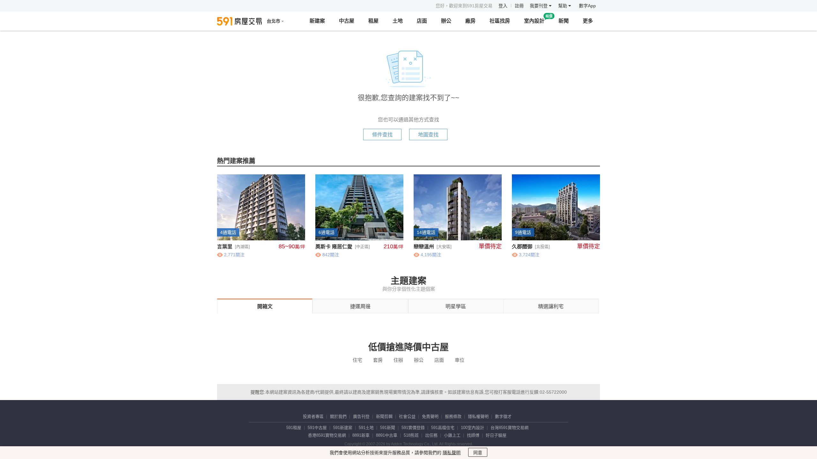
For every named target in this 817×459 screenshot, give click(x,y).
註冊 (519, 5)
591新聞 (387, 427)
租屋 (373, 21)
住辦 (398, 360)
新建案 (317, 21)
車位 (459, 360)
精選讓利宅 (551, 306)
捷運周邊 (360, 306)
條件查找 (382, 134)
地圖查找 (428, 134)
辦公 (446, 21)
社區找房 (500, 21)
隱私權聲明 (478, 416)
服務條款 (453, 416)
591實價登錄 (413, 427)
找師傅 (473, 435)
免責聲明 (430, 416)
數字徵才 (503, 416)
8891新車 (361, 435)
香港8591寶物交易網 (327, 435)
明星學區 (456, 306)
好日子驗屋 (496, 435)
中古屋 (346, 21)
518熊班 (411, 435)
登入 (502, 5)
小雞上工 (452, 435)
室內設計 (534, 21)
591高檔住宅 (442, 427)
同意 (477, 452)
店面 (422, 21)
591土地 (366, 427)
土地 (398, 21)
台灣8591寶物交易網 (509, 427)
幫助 (563, 5)
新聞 (563, 21)
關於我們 (338, 416)
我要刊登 (539, 5)
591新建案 (342, 427)
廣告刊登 (361, 416)
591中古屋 (317, 427)
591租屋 (293, 427)
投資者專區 (313, 416)
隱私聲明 (452, 452)
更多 (588, 21)
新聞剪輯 (384, 416)
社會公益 (407, 416)
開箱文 (265, 306)
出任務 (431, 435)
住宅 (357, 360)
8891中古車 (386, 435)
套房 (378, 360)
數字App (587, 5)
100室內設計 (472, 427)
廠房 (470, 21)
